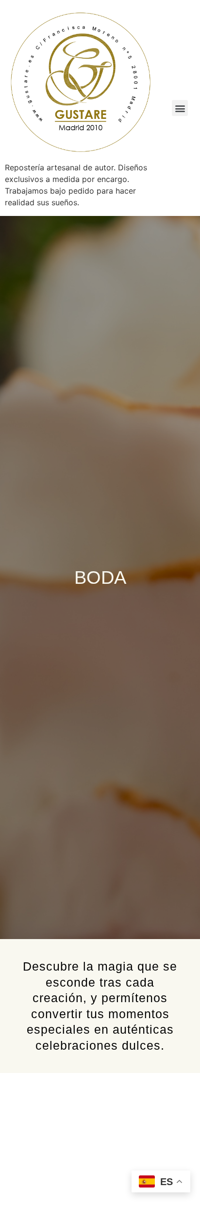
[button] (180, 108)
